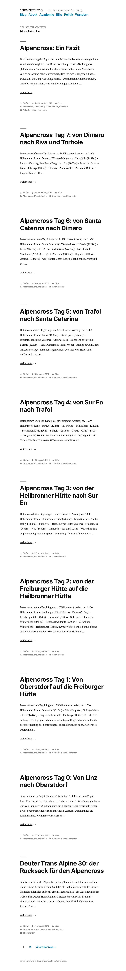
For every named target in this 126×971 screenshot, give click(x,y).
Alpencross (28, 107)
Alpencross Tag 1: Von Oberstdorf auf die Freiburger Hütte (61, 687)
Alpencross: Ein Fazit (49, 48)
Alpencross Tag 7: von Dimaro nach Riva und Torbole (62, 138)
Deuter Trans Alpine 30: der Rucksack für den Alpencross (62, 867)
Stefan (26, 103)
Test (61, 929)
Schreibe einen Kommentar (35, 110)
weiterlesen (27, 92)
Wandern (81, 14)
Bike (59, 14)
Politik (68, 14)
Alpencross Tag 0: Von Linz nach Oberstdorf (58, 781)
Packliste (63, 107)
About (32, 14)
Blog (23, 14)
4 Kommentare (59, 556)
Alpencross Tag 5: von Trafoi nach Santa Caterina (60, 315)
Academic (46, 14)
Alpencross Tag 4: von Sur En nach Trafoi (61, 406)
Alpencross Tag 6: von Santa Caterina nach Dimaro (60, 224)
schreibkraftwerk (31, 10)
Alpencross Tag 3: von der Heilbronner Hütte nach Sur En (59, 495)
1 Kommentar (58, 287)
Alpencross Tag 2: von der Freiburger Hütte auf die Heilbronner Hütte (57, 589)
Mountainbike (52, 107)
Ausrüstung (39, 107)
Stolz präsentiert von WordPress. (52, 961)
